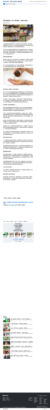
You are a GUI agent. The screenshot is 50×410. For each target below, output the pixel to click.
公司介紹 (40, 399)
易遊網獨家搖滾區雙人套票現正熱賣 (18, 230)
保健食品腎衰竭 (20, 221)
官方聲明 (45, 402)
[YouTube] (45, 396)
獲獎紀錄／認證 (46, 403)
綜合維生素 (15, 221)
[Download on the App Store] (39, 407)
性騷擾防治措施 (36, 400)
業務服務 (45, 401)
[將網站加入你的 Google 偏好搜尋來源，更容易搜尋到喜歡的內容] (18, 241)
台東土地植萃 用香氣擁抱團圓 (18, 224)
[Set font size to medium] (44, 409)
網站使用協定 (35, 401)
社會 (41, 1)
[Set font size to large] (46, 409)
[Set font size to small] (43, 409)
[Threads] (42, 396)
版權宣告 (35, 402)
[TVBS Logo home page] (6, 1)
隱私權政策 (35, 399)
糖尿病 (4, 221)
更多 (43, 1)
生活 (33, 1)
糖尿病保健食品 (25, 221)
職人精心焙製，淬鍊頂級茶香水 (18, 225)
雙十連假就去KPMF (18, 229)
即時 (32, 1)
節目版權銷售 (45, 399)
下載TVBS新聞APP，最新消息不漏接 (18, 238)
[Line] (40, 396)
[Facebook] (39, 396)
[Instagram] (43, 396)
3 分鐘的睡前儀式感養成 (18, 226)
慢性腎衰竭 (11, 221)
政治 (35, 1)
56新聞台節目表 (30, 400)
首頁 (30, 1)
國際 (39, 1)
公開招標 (45, 400)
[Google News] (47, 396)
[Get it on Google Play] (45, 407)
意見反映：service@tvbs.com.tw (6, 399)
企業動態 (40, 400)
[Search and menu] (46, 1)
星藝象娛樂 (40, 403)
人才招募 (40, 401)
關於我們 (30, 399)
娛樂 (37, 1)
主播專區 (40, 402)
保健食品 (8, 221)
